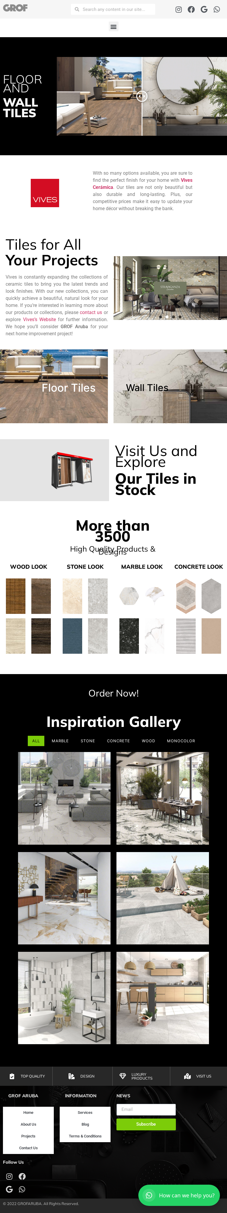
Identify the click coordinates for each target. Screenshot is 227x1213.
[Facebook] (191, 9)
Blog (85, 1124)
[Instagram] (178, 9)
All (36, 740)
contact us (91, 312)
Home (28, 1112)
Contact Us (28, 1148)
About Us (28, 1124)
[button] (114, 26)
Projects (28, 1136)
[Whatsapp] (216, 9)
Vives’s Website (39, 319)
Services (85, 1112)
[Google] (204, 9)
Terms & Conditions (85, 1136)
